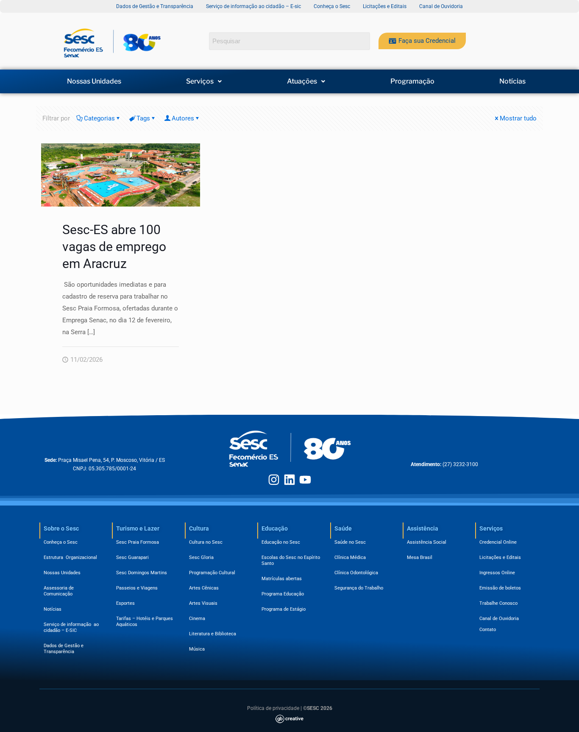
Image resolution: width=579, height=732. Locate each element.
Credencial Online (498, 542)
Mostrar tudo (518, 118)
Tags (143, 118)
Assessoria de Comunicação (60, 591)
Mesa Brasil (419, 557)
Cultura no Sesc (206, 542)
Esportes (125, 603)
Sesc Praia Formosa (137, 542)
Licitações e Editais (500, 557)
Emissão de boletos (500, 588)
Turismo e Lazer (137, 528)
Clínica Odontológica (356, 573)
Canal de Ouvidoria (499, 618)
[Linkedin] (289, 480)
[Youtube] (305, 480)
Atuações (302, 81)
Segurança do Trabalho (358, 588)
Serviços (200, 81)
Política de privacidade (273, 708)
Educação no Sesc (281, 542)
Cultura (199, 528)
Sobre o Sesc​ (61, 528)
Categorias (99, 118)
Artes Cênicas (204, 588)
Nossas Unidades (94, 81)
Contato (487, 629)
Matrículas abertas (282, 578)
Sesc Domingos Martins (141, 573)
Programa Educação (283, 594)
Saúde (343, 528)
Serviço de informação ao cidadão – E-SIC (71, 627)
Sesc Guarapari (132, 557)
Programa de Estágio (284, 609)
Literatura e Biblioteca (212, 634)
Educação (275, 528)
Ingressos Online (497, 573)
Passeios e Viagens (137, 588)
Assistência (422, 528)
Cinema (197, 618)
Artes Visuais (203, 603)
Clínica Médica (350, 557)
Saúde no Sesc (350, 542)
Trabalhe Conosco (498, 603)
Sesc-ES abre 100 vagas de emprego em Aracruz (114, 246)
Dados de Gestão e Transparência (64, 648)
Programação (412, 81)
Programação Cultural (212, 573)
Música (197, 649)
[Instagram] (274, 480)
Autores (183, 118)
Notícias (512, 81)
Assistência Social (426, 542)
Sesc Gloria (201, 557)
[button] (204, 81)
